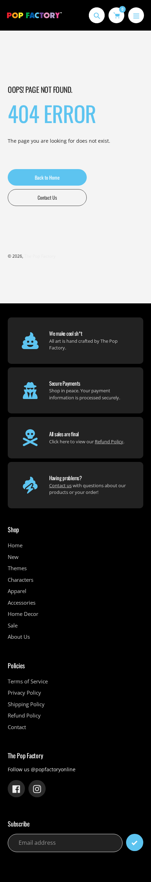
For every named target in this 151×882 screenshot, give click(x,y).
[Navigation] (136, 15)
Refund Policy (109, 441)
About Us (19, 636)
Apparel (17, 590)
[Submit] (134, 842)
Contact (17, 726)
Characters (20, 579)
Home (15, 545)
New (13, 556)
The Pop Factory (39, 256)
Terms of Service (28, 681)
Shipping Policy (26, 704)
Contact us (60, 485)
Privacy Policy (24, 692)
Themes (17, 568)
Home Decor (23, 613)
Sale (13, 625)
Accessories (21, 602)
